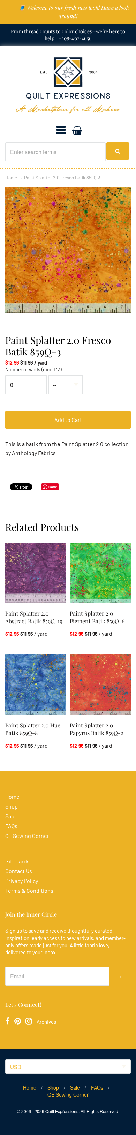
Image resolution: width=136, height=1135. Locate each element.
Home (11, 177)
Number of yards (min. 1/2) (33, 369)
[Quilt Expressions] (68, 85)
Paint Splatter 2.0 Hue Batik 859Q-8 (32, 729)
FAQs (11, 825)
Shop (11, 806)
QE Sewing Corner (27, 835)
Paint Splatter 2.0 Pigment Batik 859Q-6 (97, 617)
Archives (46, 1022)
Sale (10, 816)
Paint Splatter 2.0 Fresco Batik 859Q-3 (62, 177)
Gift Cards (17, 861)
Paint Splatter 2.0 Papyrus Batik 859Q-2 (96, 729)
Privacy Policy (21, 880)
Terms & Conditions (29, 890)
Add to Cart (68, 419)
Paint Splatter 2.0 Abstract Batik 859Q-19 (33, 617)
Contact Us (18, 871)
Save (52, 486)
